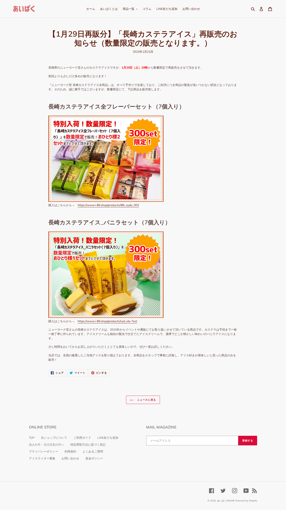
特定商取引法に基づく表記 (88, 444)
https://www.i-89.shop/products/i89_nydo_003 (108, 205)
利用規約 (70, 451)
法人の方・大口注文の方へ (46, 444)
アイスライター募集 (42, 458)
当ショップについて (54, 438)
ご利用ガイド (82, 438)
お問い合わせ (70, 458)
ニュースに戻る (146, 399)
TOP (32, 438)
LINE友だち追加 (107, 438)
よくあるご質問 (92, 451)
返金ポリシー (94, 458)
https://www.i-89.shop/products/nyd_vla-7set (107, 321)
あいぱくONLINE (225, 500)
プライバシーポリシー (43, 451)
